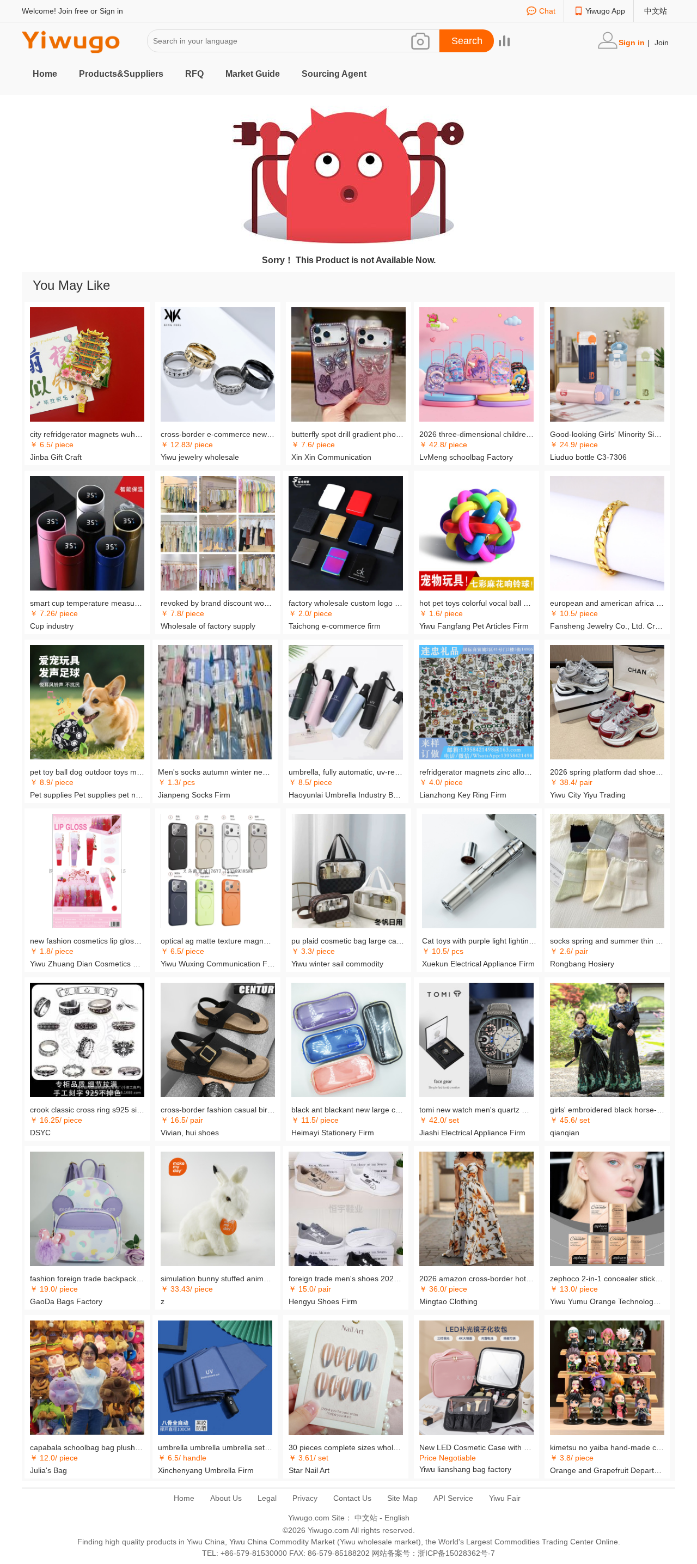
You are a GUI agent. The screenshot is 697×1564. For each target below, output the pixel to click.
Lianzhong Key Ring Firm (462, 794)
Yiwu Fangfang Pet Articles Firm (474, 626)
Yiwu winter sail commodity (337, 963)
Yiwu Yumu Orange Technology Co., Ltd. (607, 1301)
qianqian (564, 1132)
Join (662, 42)
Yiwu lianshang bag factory (465, 1469)
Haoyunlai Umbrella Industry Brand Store (346, 794)
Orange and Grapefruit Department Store (607, 1470)
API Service (453, 1498)
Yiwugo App (605, 11)
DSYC (40, 1132)
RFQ (194, 73)
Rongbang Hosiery (582, 963)
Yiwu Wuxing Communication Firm (218, 963)
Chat (547, 11)
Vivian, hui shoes (190, 1132)
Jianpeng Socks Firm (194, 794)
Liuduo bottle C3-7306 (588, 457)
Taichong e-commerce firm (335, 626)
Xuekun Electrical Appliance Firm (478, 963)
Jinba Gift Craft (56, 457)
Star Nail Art (309, 1470)
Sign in (111, 11)
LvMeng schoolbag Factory (466, 457)
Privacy (304, 1498)
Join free (73, 11)
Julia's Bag (48, 1470)
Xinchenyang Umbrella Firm (206, 1470)
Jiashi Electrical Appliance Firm (472, 1132)
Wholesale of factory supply (208, 626)
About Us (226, 1498)
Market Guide (252, 73)
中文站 (655, 11)
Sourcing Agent (334, 73)
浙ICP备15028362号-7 (456, 1553)
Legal (267, 1498)
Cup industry (52, 626)
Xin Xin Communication (331, 457)
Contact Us (352, 1498)
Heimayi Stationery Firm (332, 1132)
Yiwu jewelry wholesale (200, 457)
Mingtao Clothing (448, 1301)
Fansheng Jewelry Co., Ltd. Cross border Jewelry (607, 626)
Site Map (402, 1498)
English (396, 1517)
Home (45, 73)
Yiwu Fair (505, 1498)
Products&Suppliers (121, 73)
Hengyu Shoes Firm (323, 1301)
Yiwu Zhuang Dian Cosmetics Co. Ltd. (87, 963)
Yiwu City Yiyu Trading (588, 794)
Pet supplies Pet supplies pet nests (87, 794)
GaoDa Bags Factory (66, 1301)
